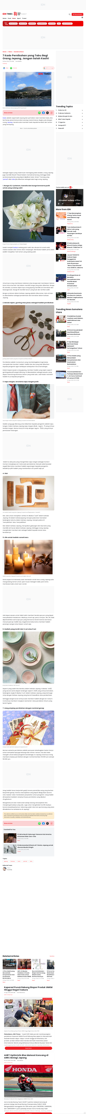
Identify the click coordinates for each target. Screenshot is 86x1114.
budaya (15, 247)
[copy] (51, 112)
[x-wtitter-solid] (47, 112)
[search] (70, 14)
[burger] (82, 17)
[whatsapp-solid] (39, 112)
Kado (4, 118)
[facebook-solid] (43, 112)
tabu (13, 179)
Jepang (9, 122)
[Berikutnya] (55, 945)
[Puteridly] (4, 869)
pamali (5, 179)
